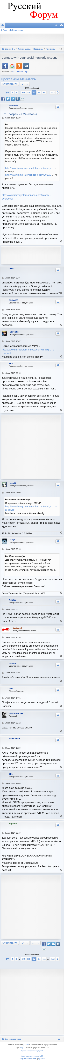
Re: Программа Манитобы (19, 114)
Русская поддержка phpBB (32, 1051)
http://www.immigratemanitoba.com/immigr (28, 168)
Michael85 (13, 105)
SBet (11, 364)
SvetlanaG (17, 628)
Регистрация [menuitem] (62, 26)
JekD (11, 268)
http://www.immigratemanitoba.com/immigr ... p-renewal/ (28, 351)
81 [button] (28, 92)
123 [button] (53, 92)
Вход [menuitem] (57, 26)
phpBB (26, 1045)
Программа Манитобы (19, 79)
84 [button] (44, 92)
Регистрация (17, 30)
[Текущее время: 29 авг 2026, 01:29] (61, 49)
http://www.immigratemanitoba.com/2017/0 (28, 174)
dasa (11, 688)
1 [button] (16, 92)
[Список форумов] (32, 11)
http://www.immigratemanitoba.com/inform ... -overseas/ (27, 197)
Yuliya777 (14, 540)
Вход (5, 30)
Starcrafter (14, 332)
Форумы (3, 26)
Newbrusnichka (16, 713)
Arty (21, 1048)
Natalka (12, 600)
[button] (7, 92)
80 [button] (23, 92)
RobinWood (14, 739)
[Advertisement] (33, 39)
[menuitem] (28, 1058)
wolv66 (13, 483)
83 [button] (39, 92)
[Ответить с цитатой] (57, 107)
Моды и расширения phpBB (32, 1056)
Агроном (13, 823)
